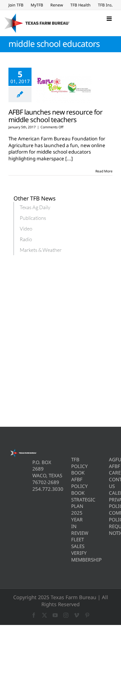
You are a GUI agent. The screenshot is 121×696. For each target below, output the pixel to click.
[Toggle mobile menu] (110, 19)
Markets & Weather (41, 250)
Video (26, 228)
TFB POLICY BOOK (73, 466)
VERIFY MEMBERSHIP (73, 556)
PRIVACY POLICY (111, 503)
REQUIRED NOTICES (111, 529)
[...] (69, 158)
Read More (104, 171)
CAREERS (111, 472)
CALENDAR (111, 493)
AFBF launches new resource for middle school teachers (55, 115)
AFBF (111, 466)
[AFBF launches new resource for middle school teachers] (64, 85)
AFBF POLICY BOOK (73, 486)
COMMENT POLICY (111, 516)
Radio (26, 239)
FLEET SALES (73, 542)
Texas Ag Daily (35, 207)
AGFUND (111, 459)
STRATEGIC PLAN (73, 503)
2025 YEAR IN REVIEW (73, 523)
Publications (33, 218)
